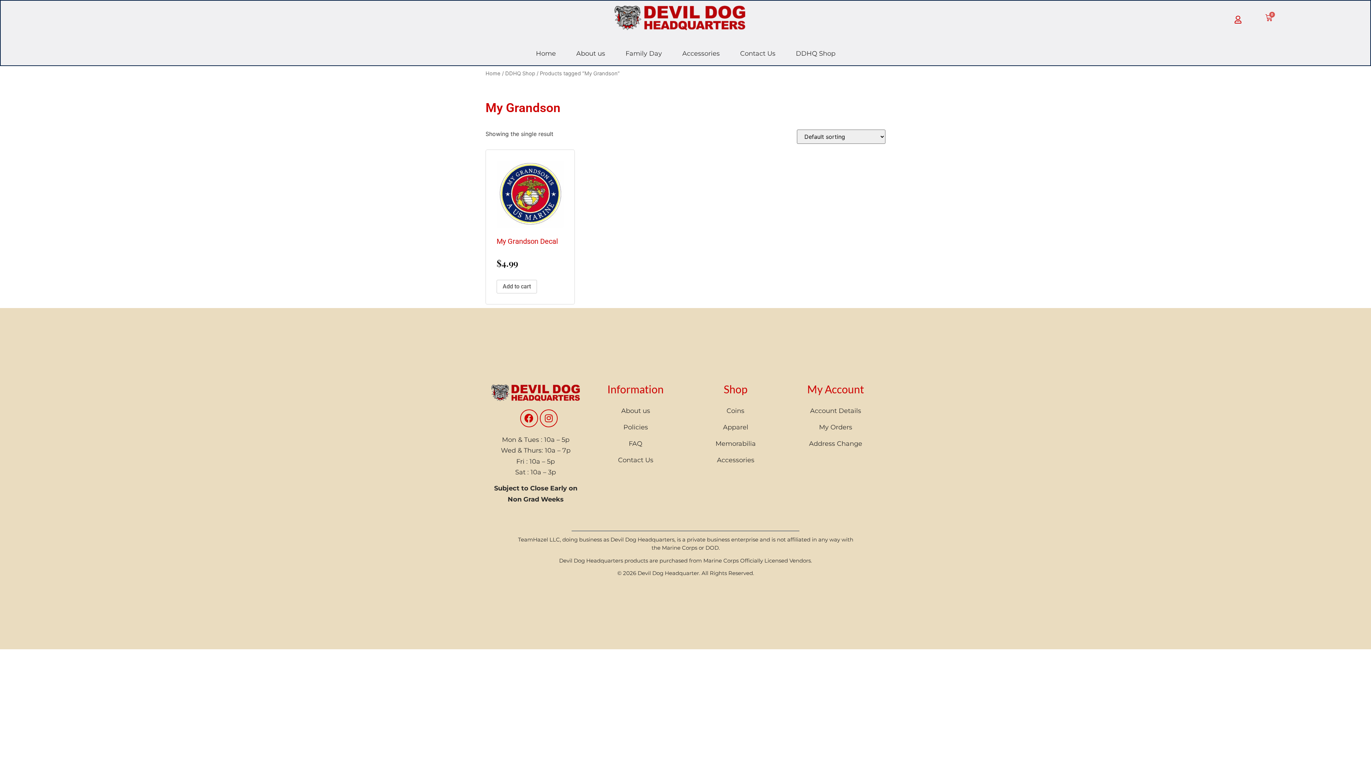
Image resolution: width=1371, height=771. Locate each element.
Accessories (701, 53)
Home (546, 53)
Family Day (644, 53)
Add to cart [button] (517, 286)
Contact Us (757, 53)
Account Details (835, 411)
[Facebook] (529, 418)
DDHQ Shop (815, 53)
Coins (735, 411)
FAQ (635, 444)
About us (590, 53)
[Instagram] (549, 418)
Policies (635, 427)
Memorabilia (735, 444)
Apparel (735, 427)
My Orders (835, 427)
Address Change (835, 444)
